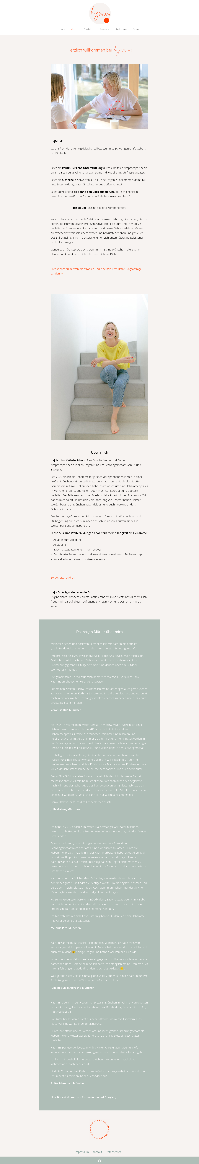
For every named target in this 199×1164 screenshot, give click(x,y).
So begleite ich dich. (63, 577)
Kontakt (136, 29)
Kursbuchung (121, 29)
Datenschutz (113, 1152)
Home (62, 29)
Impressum (82, 1152)
